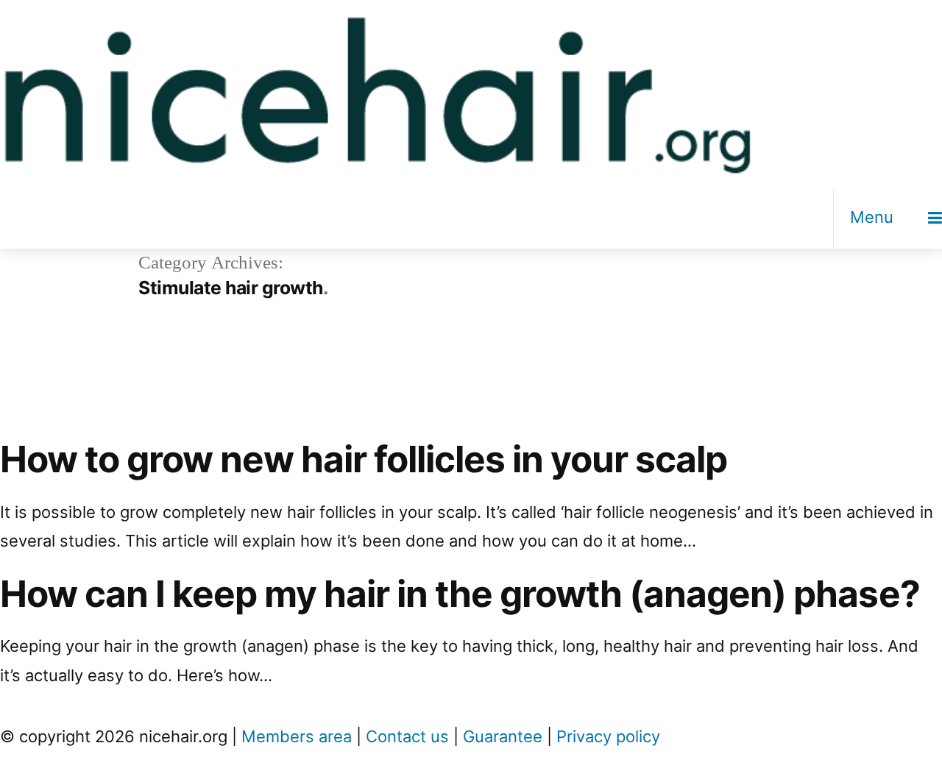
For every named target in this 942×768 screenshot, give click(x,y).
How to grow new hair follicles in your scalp (363, 459)
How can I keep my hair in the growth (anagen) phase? (460, 594)
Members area (296, 736)
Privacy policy (608, 736)
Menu (871, 217)
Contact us (407, 736)
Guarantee (502, 736)
